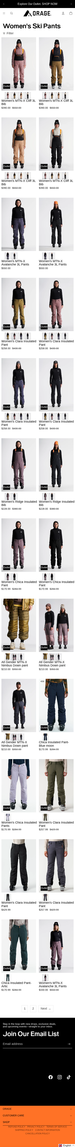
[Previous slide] (4, 4)
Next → (46, 1008)
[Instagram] (59, 1077)
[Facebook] (50, 1077)
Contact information (47, 1130)
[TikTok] (68, 1077)
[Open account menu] (63, 13)
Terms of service (56, 1127)
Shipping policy (24, 1130)
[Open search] (11, 13)
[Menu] (4, 13)
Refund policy (16, 1127)
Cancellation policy (37, 1133)
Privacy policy (35, 1127)
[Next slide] (71, 4)
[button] (66, 1145)
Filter (10, 33)
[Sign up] (69, 1044)
